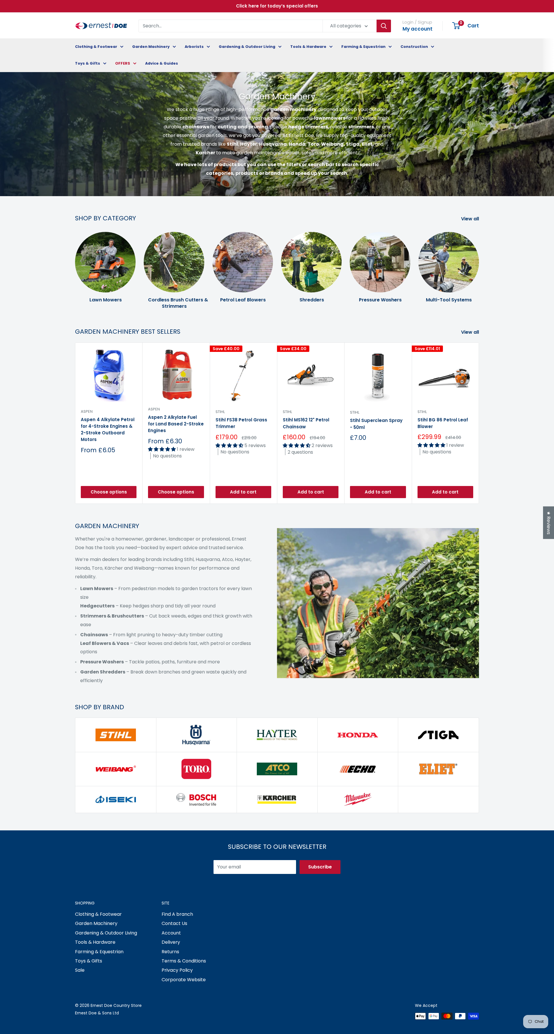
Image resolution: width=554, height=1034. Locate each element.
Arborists (194, 46)
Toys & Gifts (87, 63)
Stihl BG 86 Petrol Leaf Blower (443, 423)
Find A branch (177, 914)
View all (470, 218)
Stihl (220, 411)
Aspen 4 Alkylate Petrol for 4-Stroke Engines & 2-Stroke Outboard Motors (107, 429)
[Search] (384, 26)
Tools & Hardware (308, 46)
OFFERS (122, 63)
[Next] (479, 265)
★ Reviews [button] (548, 522)
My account (418, 28)
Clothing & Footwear (96, 46)
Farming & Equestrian (363, 46)
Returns (170, 951)
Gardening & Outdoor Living (247, 46)
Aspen (87, 411)
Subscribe (320, 867)
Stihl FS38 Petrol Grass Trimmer (241, 423)
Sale (80, 970)
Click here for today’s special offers (277, 6)
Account (171, 933)
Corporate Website (184, 979)
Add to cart (243, 492)
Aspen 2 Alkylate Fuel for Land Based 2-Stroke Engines (176, 424)
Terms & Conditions (184, 961)
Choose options (109, 492)
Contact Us (174, 923)
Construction (414, 46)
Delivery (171, 942)
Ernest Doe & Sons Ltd (97, 1013)
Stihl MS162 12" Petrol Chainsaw (306, 423)
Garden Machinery (151, 46)
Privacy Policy (177, 970)
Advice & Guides (161, 63)
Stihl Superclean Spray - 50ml (376, 424)
